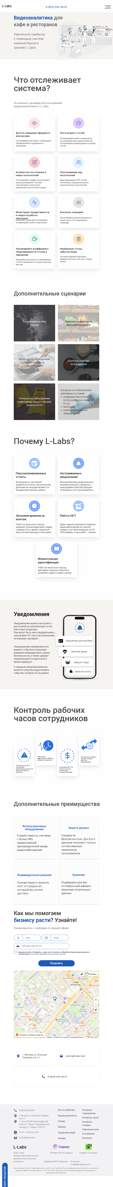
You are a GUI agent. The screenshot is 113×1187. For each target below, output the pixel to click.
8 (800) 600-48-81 (57, 1076)
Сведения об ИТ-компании (56, 1161)
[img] (107, 7)
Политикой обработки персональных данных (48, 954)
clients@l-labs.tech (75, 1056)
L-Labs (7, 6)
